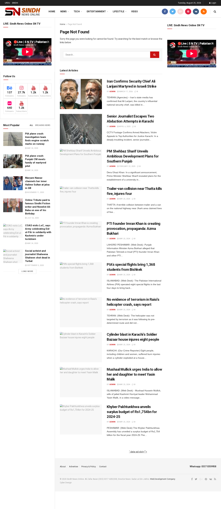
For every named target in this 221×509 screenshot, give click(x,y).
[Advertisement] (138, 455)
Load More (27, 271)
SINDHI (15, 3)
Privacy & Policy (88, 466)
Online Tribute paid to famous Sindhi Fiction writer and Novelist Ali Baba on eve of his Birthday (37, 207)
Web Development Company (162, 479)
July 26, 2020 (33, 218)
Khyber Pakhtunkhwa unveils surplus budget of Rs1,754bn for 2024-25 (132, 412)
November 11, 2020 (35, 192)
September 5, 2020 (35, 265)
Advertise (73, 466)
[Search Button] (154, 54)
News (63, 11)
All (31, 125)
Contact (102, 466)
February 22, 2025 (127, 166)
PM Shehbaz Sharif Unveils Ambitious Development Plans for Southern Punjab (133, 156)
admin (112, 91)
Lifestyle (118, 11)
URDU (7, 3)
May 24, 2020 (32, 148)
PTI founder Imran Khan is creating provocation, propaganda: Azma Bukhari (133, 229)
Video (134, 11)
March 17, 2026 (126, 91)
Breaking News (42, 125)
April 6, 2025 (124, 126)
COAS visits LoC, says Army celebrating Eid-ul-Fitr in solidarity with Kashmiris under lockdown (38, 232)
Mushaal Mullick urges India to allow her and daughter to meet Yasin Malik (134, 374)
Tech (77, 11)
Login (213, 3)
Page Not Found (75, 24)
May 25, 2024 (124, 199)
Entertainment (96, 11)
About (63, 466)
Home (52, 11)
